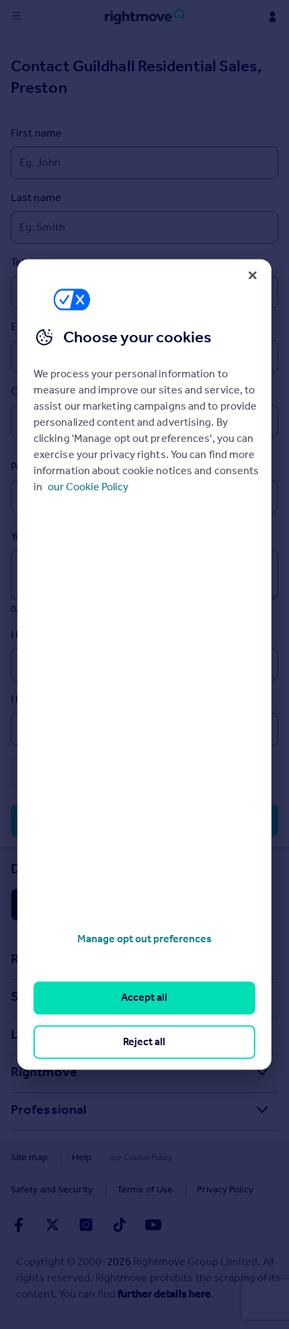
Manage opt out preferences (144, 938)
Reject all (144, 1041)
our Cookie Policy (88, 486)
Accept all (144, 997)
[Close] (252, 275)
